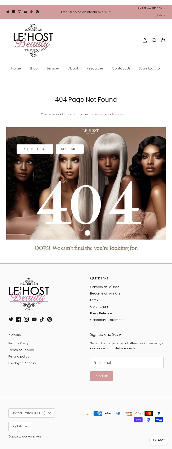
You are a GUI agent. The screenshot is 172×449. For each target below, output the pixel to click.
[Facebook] (13, 11)
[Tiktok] (31, 11)
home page (98, 114)
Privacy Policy (18, 343)
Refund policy (18, 356)
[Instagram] (19, 11)
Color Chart (99, 306)
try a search (121, 114)
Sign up (102, 376)
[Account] (144, 40)
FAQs (94, 300)
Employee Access (22, 363)
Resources (95, 68)
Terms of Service (21, 350)
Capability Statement (107, 320)
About (73, 68)
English (157, 15)
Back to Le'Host (35, 149)
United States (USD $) (148, 8)
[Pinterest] (37, 11)
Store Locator (150, 68)
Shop (33, 68)
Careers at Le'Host (104, 287)
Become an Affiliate (105, 293)
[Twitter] (7, 11)
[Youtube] (25, 11)
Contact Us (121, 68)
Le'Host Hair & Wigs (30, 436)
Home (16, 68)
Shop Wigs (69, 149)
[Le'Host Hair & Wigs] (33, 40)
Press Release (101, 313)
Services (53, 68)
